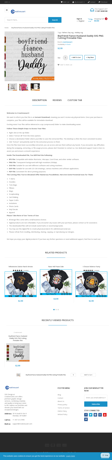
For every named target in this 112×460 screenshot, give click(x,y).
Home (7, 28)
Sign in (79, 19)
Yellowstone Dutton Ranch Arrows (20, 267)
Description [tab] (39, 100)
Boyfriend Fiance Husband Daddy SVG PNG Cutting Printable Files (18, 338)
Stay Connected (92, 410)
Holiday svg (79, 32)
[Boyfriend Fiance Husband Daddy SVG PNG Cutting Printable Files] (12, 87)
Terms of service (64, 408)
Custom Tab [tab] (75, 100)
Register (81, 21)
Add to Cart (77, 57)
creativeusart (67, 42)
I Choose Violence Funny (91, 267)
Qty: (59, 58)
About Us (61, 401)
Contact (60, 398)
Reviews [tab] (57, 100)
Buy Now (90, 57)
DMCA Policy (62, 411)
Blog (59, 395)
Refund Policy (62, 414)
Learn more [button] (70, 456)
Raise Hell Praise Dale (56, 267)
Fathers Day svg (67, 32)
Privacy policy (62, 405)
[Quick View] (29, 285)
